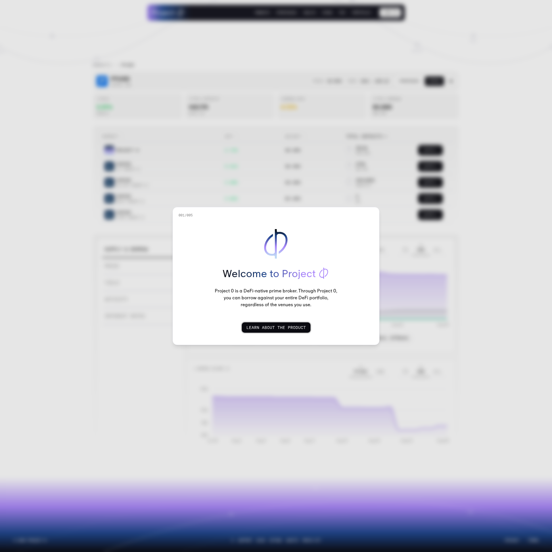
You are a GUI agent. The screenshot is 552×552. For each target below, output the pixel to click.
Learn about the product (276, 327)
